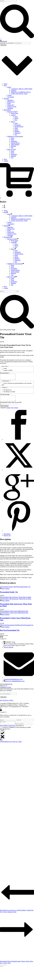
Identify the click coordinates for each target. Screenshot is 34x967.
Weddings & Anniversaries (15, 136)
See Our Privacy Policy (6, 700)
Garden (9, 95)
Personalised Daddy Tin (9, 592)
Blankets (17, 131)
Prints (16, 128)
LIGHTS (13, 90)
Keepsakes (18, 125)
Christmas (10, 108)
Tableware (17, 133)
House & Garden (12, 111)
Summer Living (11, 106)
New (12, 407)
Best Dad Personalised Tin (9, 630)
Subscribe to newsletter (6, 43)
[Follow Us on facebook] (0, 637)
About (5, 84)
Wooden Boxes (19, 126)
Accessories (10, 97)
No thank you (8, 390)
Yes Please (9, 391)
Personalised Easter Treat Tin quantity (11, 402)
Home (9, 87)
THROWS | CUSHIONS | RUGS (21, 92)
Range (16, 407)
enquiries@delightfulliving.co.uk (13, 679)
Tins (16, 120)
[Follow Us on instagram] (2, 637)
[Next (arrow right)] (2, 966)
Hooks (16, 118)
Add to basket (4, 406)
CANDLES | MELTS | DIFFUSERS (21, 89)
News (5, 159)
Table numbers (15, 144)
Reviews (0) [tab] (7, 535)
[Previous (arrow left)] (0, 966)
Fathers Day (10, 105)
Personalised (7, 110)
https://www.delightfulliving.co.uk (14, 681)
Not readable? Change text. (8, 725)
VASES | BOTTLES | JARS (19, 93)
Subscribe (4, 41)
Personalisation (5, 373)
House (13, 121)
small (5, 368)
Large (8, 370)
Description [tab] (7, 534)
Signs (16, 116)
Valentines (10, 100)
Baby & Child (11, 149)
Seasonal (6, 98)
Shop (5, 85)
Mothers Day (11, 102)
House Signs (14, 113)
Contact (6, 161)
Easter (9, 103)
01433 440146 (9, 647)
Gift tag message (5, 394)
